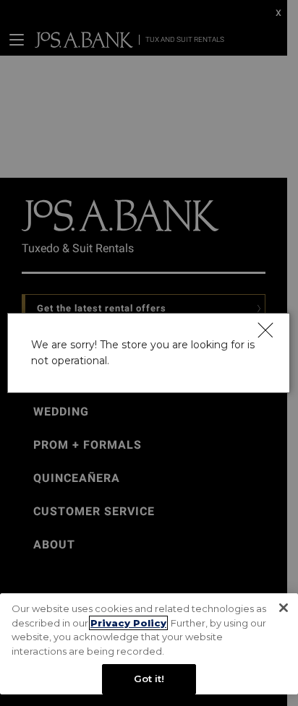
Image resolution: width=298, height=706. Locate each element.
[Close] (265, 329)
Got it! (149, 678)
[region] (149, 643)
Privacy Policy (128, 623)
